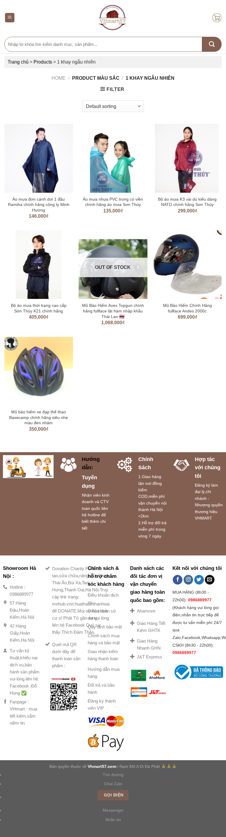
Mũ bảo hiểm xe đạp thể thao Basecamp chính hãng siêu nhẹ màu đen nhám (38, 417)
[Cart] (217, 17)
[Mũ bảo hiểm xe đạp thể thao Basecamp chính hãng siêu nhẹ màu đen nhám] (38, 371)
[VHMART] (113, 17)
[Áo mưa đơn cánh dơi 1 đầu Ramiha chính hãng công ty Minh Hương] (38, 158)
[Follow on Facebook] (177, 580)
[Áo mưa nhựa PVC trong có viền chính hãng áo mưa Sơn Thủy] (113, 158)
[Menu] (10, 18)
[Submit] (212, 44)
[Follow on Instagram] (188, 580)
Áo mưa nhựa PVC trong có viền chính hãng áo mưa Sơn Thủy (113, 202)
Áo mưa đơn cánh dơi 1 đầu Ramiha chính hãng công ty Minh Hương (38, 204)
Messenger (113, 810)
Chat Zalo (113, 783)
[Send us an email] (210, 580)
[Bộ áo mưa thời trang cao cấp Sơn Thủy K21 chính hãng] (38, 264)
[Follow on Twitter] (199, 580)
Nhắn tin (113, 819)
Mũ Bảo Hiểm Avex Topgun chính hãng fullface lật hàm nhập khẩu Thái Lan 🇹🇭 (113, 311)
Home (58, 78)
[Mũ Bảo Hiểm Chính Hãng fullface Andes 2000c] (187, 264)
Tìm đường (113, 774)
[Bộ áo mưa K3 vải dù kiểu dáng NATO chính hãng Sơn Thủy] (187, 158)
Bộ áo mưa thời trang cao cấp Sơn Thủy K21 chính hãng (39, 308)
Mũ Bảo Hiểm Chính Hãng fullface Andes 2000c (187, 308)
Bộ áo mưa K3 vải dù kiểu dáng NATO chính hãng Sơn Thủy (187, 202)
